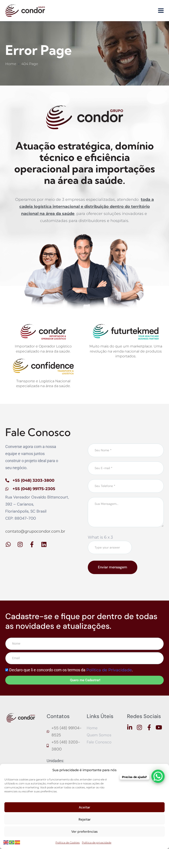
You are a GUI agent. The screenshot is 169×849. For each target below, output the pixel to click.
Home (10, 64)
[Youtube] (159, 727)
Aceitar (84, 807)
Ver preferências (84, 831)
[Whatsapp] (8, 544)
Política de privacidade (96, 842)
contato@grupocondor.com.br (35, 531)
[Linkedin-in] (130, 727)
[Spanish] (17, 842)
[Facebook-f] (32, 544)
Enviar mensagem (112, 567)
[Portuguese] (12, 842)
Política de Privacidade (109, 670)
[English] (6, 842)
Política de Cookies (67, 842)
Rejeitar (85, 819)
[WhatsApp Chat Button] (158, 776)
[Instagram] (20, 544)
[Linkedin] (44, 544)
